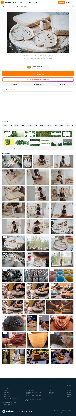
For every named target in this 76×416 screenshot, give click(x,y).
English (68, 385)
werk (16, 125)
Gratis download (37, 73)
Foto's (14, 2)
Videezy (5, 390)
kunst (5, 125)
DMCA (26, 388)
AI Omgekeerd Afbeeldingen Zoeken (8, 399)
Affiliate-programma (30, 390)
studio (22, 125)
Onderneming (6, 392)
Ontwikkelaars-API (7, 396)
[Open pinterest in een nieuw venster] (24, 411)
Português (69, 390)
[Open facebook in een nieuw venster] (17, 411)
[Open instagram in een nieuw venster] (19, 411)
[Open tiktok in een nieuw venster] (26, 411)
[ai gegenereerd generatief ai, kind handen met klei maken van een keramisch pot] (59, 307)
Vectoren (7, 2)
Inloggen (67, 2)
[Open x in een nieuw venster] (29, 411)
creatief (30, 125)
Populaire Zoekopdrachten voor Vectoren (32, 393)
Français (68, 394)
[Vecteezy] (2, 2)
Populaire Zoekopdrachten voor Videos (32, 399)
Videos (21, 2)
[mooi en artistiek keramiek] (36, 275)
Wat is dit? (13, 89)
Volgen (45, 68)
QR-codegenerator (8, 404)
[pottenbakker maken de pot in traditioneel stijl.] (14, 340)
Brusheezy (6, 385)
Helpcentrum (51, 385)
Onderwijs (5, 394)
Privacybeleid (60, 412)
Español (68, 388)
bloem (49, 125)
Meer (36, 2)
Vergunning (28, 385)
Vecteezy (5, 388)
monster (42, 125)
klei (11, 125)
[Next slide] (70, 125)
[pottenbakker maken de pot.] (61, 323)
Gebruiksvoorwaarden (51, 412)
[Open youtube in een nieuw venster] (31, 411)
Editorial (29, 2)
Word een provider (50, 393)
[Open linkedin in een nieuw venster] (22, 411)
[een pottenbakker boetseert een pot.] (13, 291)
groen (61, 125)
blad (36, 125)
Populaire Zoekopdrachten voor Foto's (32, 396)
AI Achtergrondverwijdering (10, 402)
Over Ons (50, 390)
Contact (50, 388)
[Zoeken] (68, 6)
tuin (55, 125)
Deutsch (68, 392)
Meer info (6, 93)
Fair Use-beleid (68, 412)
